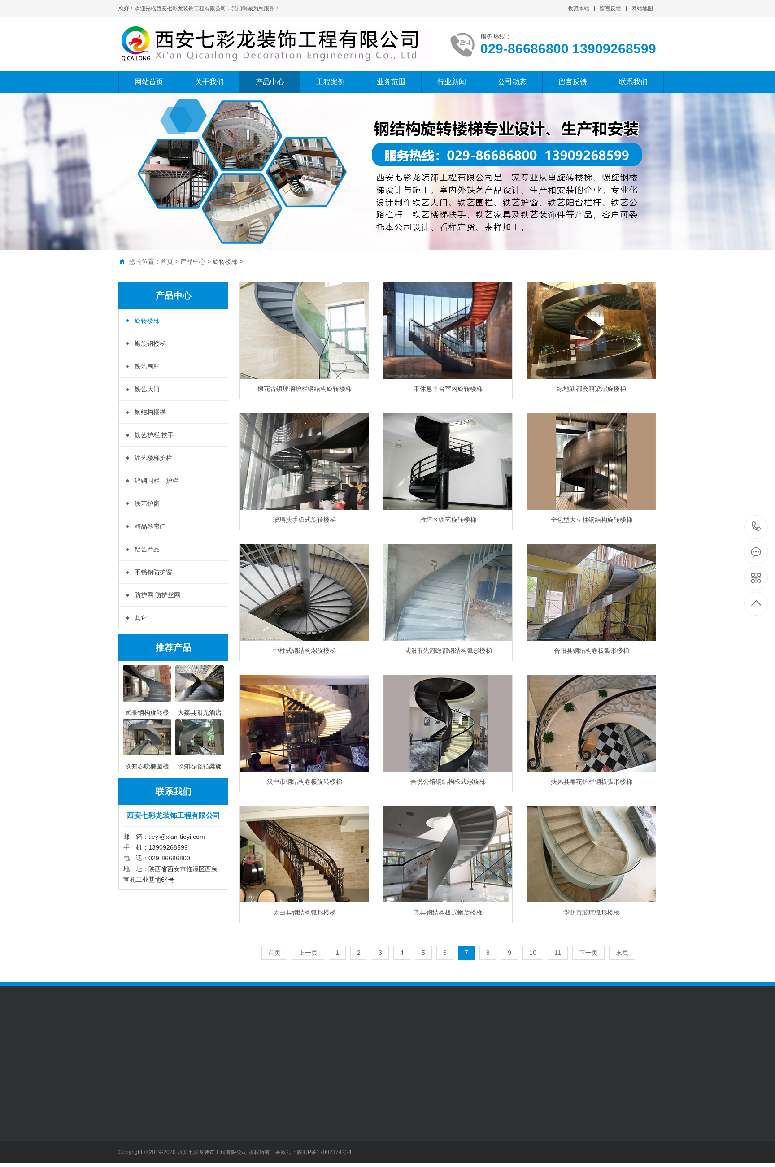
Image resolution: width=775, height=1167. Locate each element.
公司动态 (512, 82)
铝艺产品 (147, 549)
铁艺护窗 (147, 503)
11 (557, 952)
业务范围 (391, 82)
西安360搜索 (205, 1046)
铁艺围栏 (147, 366)
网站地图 (642, 8)
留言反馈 (610, 8)
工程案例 (330, 82)
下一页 (588, 952)
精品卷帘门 (150, 526)
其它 (141, 617)
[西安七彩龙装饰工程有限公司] (275, 44)
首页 (167, 261)
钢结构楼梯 (150, 412)
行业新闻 (451, 82)
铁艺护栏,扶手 (154, 434)
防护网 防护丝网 (157, 595)
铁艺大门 (147, 389)
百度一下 (168, 1046)
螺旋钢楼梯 (150, 343)
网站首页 (149, 82)
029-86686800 (756, 527)
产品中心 (270, 82)
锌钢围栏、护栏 (157, 480)
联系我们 (633, 82)
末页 (622, 952)
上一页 (308, 952)
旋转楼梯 (225, 261)
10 (532, 952)
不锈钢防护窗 (153, 572)
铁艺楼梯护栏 (153, 457)
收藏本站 (578, 8)
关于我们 (209, 82)
